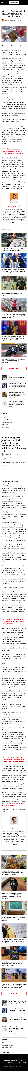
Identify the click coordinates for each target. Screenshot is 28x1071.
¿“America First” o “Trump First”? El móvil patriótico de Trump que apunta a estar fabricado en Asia (13, 941)
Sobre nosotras (5, 427)
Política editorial (5, 424)
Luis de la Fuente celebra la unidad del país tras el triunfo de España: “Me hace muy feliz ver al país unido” (13, 338)
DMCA (3, 417)
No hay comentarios (14, 22)
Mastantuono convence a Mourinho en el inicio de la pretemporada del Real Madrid (13, 293)
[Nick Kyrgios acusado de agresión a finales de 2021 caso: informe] (14, 34)
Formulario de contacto (7, 419)
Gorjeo (16, 678)
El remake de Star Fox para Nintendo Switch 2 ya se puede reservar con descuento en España (12, 963)
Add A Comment (14, 368)
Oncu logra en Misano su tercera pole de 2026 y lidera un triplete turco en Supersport (13, 360)
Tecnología (6, 457)
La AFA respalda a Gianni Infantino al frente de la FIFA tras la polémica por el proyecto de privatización (13, 271)
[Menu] (2, 2)
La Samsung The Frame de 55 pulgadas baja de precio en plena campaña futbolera (13, 919)
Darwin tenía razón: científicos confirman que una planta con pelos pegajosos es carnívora (17, 394)
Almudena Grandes (10, 20)
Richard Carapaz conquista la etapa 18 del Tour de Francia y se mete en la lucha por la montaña (13, 316)
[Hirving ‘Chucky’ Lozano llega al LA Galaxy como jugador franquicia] (14, 240)
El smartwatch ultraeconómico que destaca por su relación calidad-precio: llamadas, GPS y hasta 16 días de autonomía (13, 896)
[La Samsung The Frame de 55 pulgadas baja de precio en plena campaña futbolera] (14, 908)
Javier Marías (9, 454)
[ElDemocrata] (14, 2)
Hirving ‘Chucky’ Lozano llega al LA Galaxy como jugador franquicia (12, 249)
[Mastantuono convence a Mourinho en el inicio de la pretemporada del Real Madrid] (14, 283)
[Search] (26, 2)
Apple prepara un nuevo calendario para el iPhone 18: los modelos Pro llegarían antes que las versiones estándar (13, 986)
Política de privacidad (7, 422)
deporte (5, 22)
